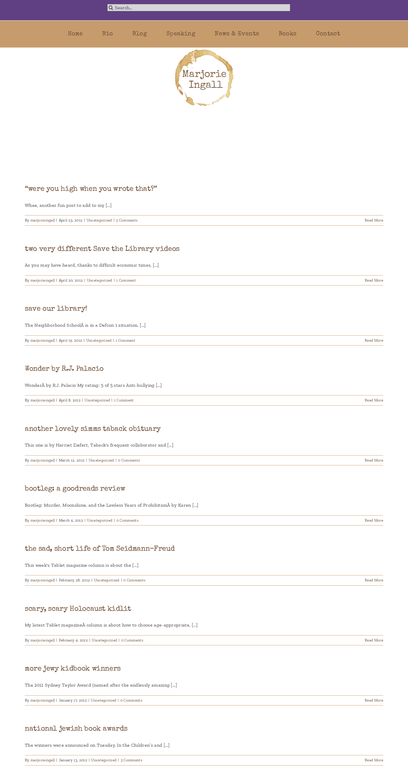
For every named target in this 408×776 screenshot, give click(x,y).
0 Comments (129, 460)
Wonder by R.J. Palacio (64, 369)
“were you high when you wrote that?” (91, 189)
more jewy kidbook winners (73, 669)
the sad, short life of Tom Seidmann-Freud (99, 549)
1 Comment (126, 280)
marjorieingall (42, 220)
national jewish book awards (76, 729)
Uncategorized (99, 220)
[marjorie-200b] (204, 50)
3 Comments (127, 220)
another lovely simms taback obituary (93, 429)
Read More (374, 220)
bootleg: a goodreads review (75, 489)
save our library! (56, 309)
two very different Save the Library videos (102, 249)
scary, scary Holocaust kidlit (78, 609)
